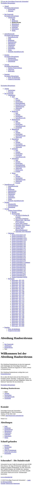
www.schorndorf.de (6, 477)
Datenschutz (9, 483)
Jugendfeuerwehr (9, 34)
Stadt (5, 426)
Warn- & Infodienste (10, 450)
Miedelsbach (8, 431)
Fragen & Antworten (10, 452)
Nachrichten (7, 447)
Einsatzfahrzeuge (6, 374)
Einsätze (6, 55)
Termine (6, 448)
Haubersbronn (8, 429)
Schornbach (7, 436)
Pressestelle (7, 453)
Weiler (6, 437)
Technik (6, 64)
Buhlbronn (7, 428)
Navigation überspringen (8, 3)
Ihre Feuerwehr (8, 14)
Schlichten (7, 434)
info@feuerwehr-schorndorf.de (14, 415)
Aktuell (6, 6)
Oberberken (7, 433)
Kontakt (3, 483)
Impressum (16, 483)
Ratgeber (7, 74)
